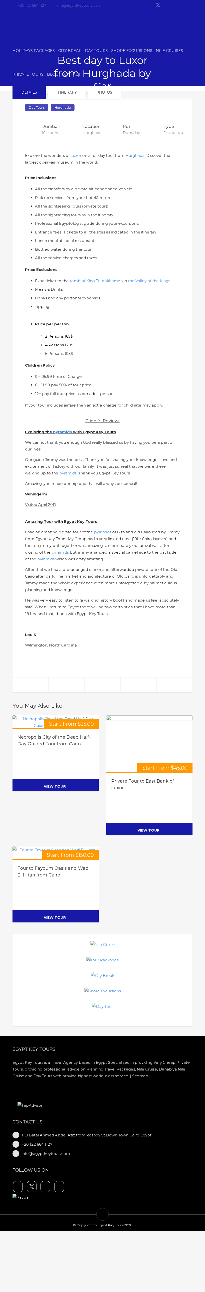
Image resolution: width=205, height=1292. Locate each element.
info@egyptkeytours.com (79, 5)
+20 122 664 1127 (32, 5)
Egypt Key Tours (111, 1225)
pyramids (62, 432)
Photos (104, 92)
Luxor (75, 155)
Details (29, 92)
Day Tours (36, 107)
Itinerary (66, 92)
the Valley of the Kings (149, 280)
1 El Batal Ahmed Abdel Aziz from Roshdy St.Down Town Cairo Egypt (87, 1135)
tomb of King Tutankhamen (96, 280)
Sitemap (140, 1076)
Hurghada (62, 107)
